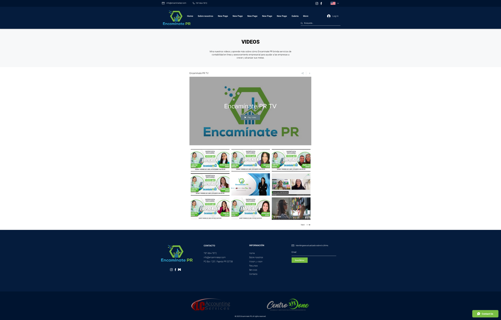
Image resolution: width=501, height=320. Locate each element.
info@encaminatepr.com (176, 3)
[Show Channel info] (308, 73)
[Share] (302, 73)
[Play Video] (210, 160)
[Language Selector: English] (334, 3)
